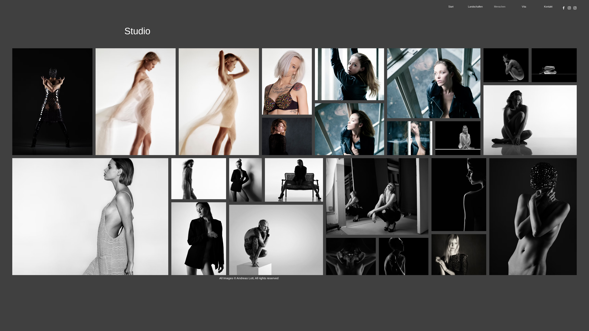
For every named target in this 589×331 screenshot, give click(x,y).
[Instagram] (569, 8)
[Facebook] (564, 8)
